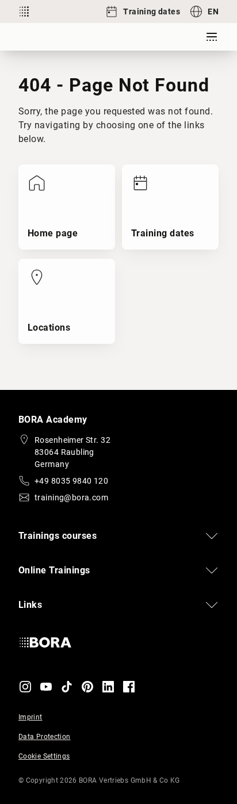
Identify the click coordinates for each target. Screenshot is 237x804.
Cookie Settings (44, 756)
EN (213, 11)
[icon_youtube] (46, 687)
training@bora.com (71, 497)
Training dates (151, 11)
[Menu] (212, 37)
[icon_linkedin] (108, 687)
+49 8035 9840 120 (71, 480)
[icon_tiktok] (67, 687)
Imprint (30, 717)
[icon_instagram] (25, 687)
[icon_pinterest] (87, 687)
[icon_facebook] (129, 687)
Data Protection (44, 737)
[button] (118, 536)
